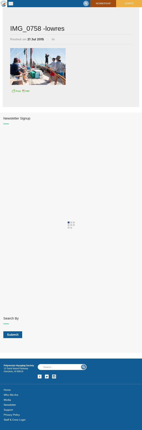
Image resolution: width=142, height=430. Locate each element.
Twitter (47, 376)
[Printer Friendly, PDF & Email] (20, 90)
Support (8, 409)
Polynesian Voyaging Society (3, 3)
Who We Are (11, 394)
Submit (83, 367)
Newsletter (10, 404)
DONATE (129, 3)
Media (7, 399)
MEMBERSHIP (103, 3)
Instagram (54, 376)
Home (7, 389)
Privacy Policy (12, 414)
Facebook (40, 376)
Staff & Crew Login (15, 419)
